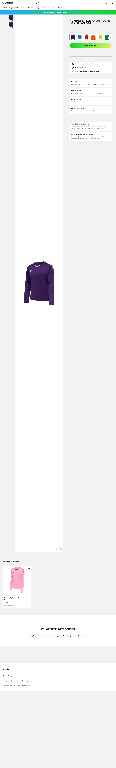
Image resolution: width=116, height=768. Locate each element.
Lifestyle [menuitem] (37, 8)
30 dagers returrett (80, 67)
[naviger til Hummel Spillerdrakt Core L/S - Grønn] (107, 37)
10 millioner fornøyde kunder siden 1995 (87, 71)
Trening (56, 636)
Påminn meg (89, 45)
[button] (11, 24)
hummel (46, 636)
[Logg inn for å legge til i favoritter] (28, 568)
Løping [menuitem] (30, 8)
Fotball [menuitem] (4, 8)
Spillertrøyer (35, 636)
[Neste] (60, 549)
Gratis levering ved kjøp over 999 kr (85, 64)
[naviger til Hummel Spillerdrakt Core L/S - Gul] (100, 37)
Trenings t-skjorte (68, 636)
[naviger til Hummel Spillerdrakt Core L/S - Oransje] (93, 37)
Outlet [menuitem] (60, 8)
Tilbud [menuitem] (53, 8)
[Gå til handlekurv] (111, 3)
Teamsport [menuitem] (45, 8)
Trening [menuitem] (23, 8)
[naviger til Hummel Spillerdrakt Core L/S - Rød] (86, 37)
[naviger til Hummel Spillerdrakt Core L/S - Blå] (79, 37)
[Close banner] (113, 12)
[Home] (7, 3)
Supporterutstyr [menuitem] (14, 8)
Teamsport (81, 636)
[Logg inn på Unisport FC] (107, 3)
